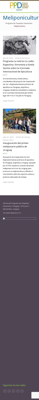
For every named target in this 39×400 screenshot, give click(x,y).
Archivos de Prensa (22, 58)
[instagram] (9, 391)
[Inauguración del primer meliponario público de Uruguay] (19, 121)
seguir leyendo (8, 101)
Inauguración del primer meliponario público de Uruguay (15, 146)
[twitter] (13, 391)
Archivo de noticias (23, 137)
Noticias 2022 (8, 140)
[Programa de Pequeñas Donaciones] (19, 6)
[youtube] (18, 391)
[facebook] (5, 391)
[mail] (22, 391)
